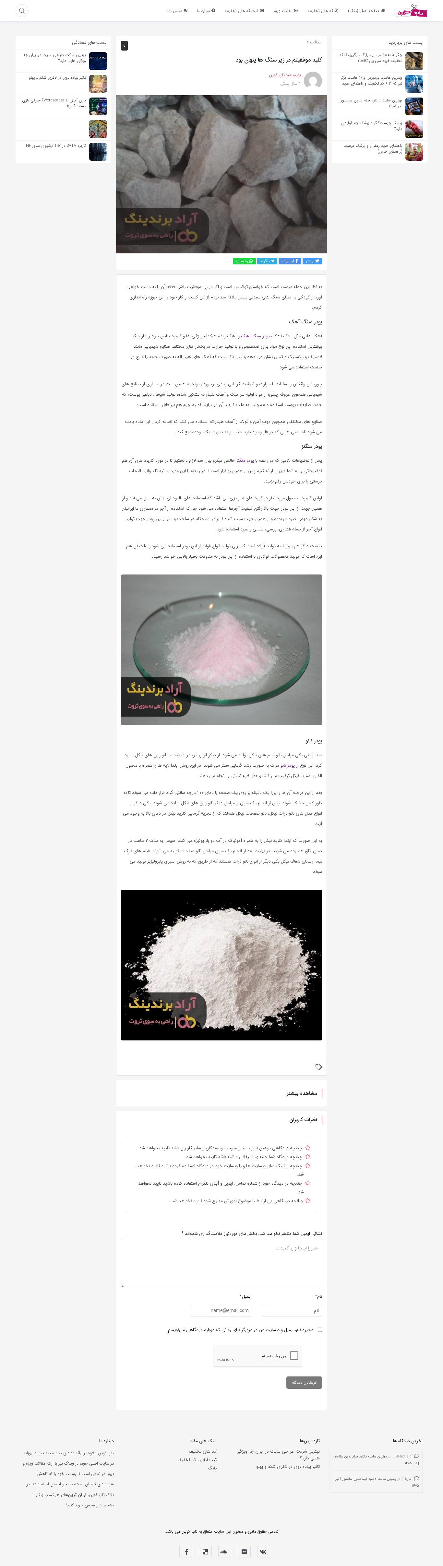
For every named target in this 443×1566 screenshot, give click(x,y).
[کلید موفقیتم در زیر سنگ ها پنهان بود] (221, 174)
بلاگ (212, 1468)
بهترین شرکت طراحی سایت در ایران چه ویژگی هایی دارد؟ (278, 1455)
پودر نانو (288, 765)
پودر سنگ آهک (255, 336)
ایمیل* (245, 1296)
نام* (318, 1296)
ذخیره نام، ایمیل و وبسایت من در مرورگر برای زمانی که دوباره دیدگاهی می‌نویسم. (240, 1329)
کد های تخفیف (203, 1451)
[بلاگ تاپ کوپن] (411, 10)
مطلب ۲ (313, 42)
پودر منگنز (245, 460)
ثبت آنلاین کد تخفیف (197, 1459)
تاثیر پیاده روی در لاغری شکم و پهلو (288, 1466)
